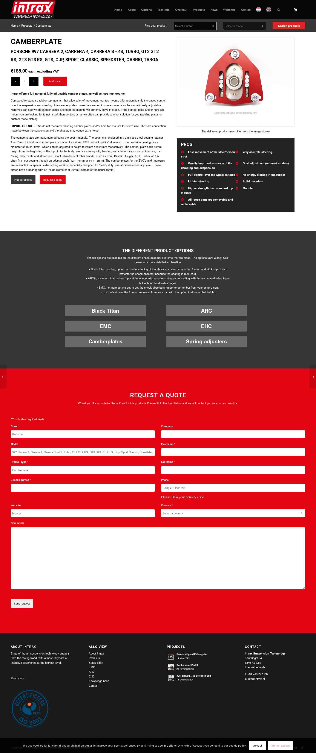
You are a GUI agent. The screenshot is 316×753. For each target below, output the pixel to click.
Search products (289, 26)
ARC (206, 310)
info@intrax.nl (256, 679)
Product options (23, 179)
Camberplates (105, 341)
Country (167, 505)
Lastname (168, 462)
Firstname (168, 444)
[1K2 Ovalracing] (3, 376)
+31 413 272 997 (257, 674)
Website (16, 505)
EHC (206, 326)
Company (167, 426)
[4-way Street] (312, 376)
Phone (165, 480)
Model (14, 444)
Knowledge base (99, 681)
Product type (19, 462)
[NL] (259, 9)
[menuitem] (118, 9)
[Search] (278, 9)
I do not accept (280, 745)
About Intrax (96, 653)
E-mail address (21, 480)
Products (26, 25)
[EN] (269, 9)
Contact (93, 685)
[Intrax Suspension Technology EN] (33, 9)
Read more (17, 678)
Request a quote (52, 179)
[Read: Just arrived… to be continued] (171, 678)
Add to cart (55, 81)
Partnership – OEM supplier (191, 654)
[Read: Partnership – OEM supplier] (171, 657)
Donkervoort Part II (187, 665)
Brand (14, 426)
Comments (17, 523)
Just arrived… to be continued (193, 675)
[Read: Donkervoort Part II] (171, 667)
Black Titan (105, 310)
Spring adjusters (206, 341)
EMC (105, 326)
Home (14, 25)
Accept (257, 745)
